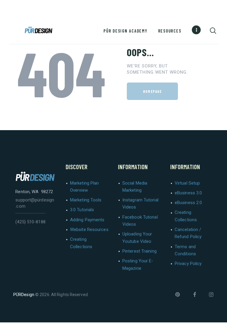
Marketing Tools (86, 200)
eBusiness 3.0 (188, 193)
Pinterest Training (139, 251)
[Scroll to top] (220, 329)
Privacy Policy (188, 263)
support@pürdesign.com (34, 203)
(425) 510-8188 (30, 221)
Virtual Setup (187, 183)
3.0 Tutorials (82, 209)
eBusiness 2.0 (188, 202)
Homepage (152, 91)
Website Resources (89, 229)
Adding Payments (87, 219)
